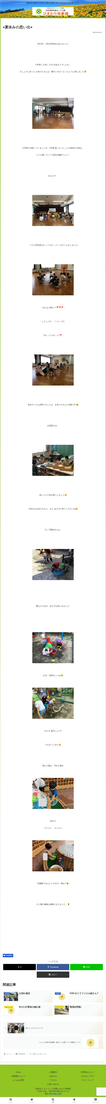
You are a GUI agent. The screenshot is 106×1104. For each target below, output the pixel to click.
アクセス (53, 1080)
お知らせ (53, 1076)
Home (18, 1072)
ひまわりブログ (87, 1076)
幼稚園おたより (18, 1076)
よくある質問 (18, 1080)
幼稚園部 (9, 955)
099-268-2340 (55, 1094)
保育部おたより (87, 1072)
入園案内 (53, 1072)
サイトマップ (87, 1080)
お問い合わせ (53, 1084)
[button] (53, 975)
